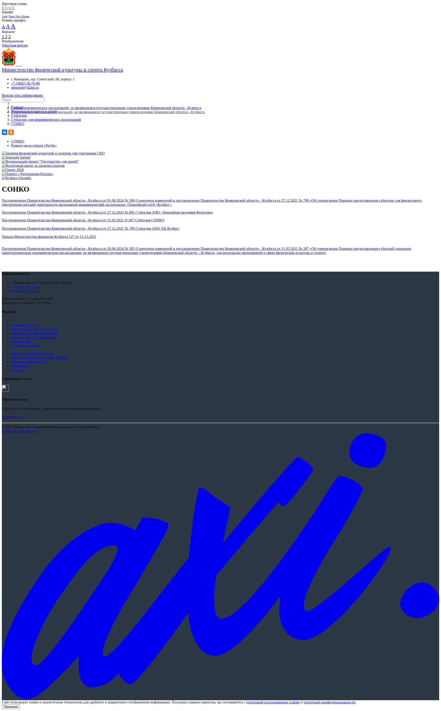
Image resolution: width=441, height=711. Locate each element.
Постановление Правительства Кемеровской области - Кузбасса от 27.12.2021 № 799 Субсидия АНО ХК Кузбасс (90, 228)
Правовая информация (19, 431)
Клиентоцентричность (28, 362)
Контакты (18, 370)
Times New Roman (18, 16)
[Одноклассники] (11, 132)
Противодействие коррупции (34, 337)
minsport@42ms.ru (25, 87)
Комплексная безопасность (32, 353)
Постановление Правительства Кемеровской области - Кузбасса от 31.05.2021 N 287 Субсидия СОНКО (83, 220)
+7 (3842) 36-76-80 (25, 83)
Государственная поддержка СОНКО (40, 357)
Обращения (20, 366)
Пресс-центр (21, 341)
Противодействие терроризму (34, 333)
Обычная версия (15, 45)
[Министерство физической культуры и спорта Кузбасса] (12, 64)
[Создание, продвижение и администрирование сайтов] (220, 698)
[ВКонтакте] (4, 132)
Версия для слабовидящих (22, 95)
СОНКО (17, 124)
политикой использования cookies (273, 702)
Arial (4, 16)
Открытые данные (25, 345)
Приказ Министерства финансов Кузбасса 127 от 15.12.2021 (49, 237)
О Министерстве (24, 325)
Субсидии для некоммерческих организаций (46, 119)
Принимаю (11, 706)
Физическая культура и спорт (34, 329)
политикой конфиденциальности (329, 702)
